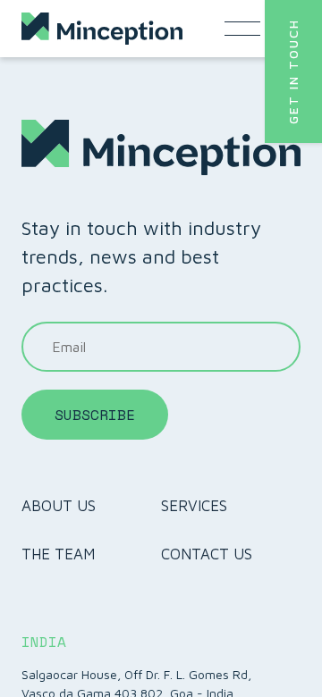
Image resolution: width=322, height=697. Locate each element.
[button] (293, 71)
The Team (58, 554)
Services (194, 506)
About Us (58, 506)
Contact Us (206, 554)
